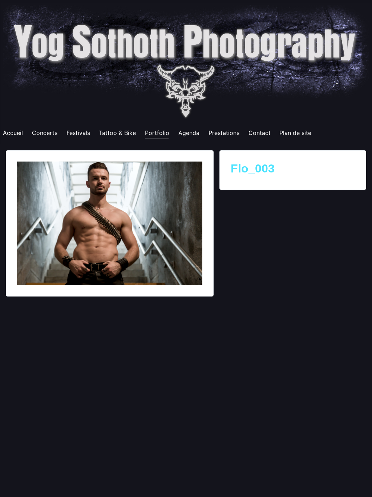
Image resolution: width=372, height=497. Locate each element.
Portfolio (157, 132)
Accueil (13, 132)
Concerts (44, 132)
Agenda (188, 132)
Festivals (78, 132)
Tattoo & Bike (117, 132)
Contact (259, 132)
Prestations (224, 132)
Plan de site (295, 132)
